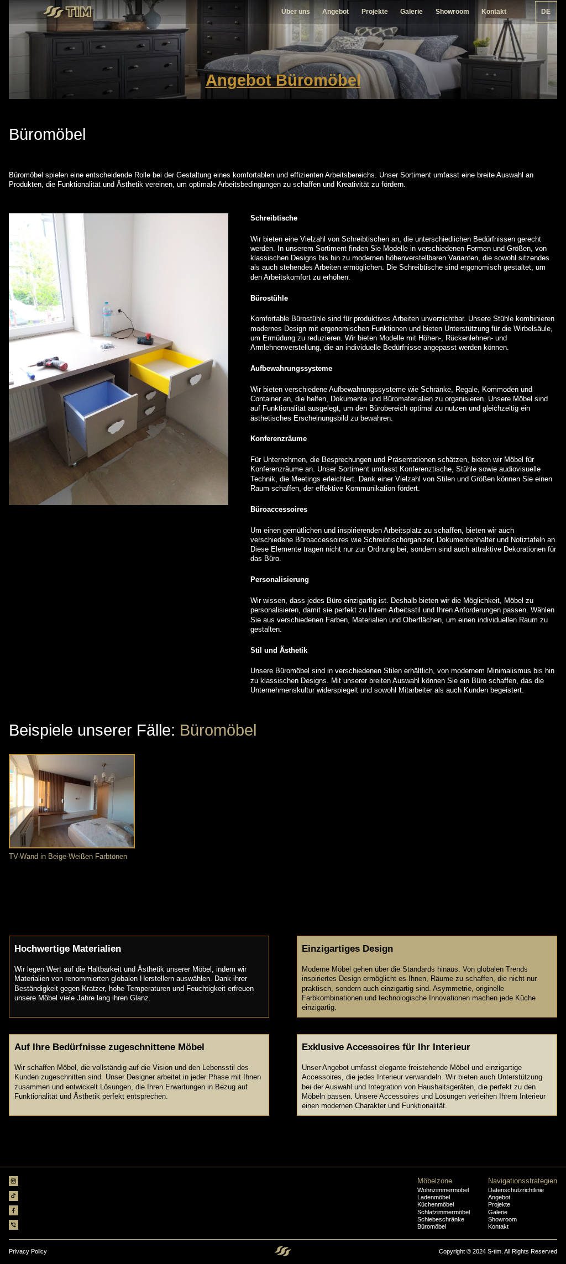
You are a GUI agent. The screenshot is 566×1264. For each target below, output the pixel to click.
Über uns (295, 11)
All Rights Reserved (530, 1251)
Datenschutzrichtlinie (516, 1190)
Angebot (335, 11)
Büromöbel (431, 1227)
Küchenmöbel (435, 1205)
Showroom (452, 11)
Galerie (411, 11)
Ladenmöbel (433, 1197)
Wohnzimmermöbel (443, 1190)
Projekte (374, 11)
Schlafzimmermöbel (443, 1212)
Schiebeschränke (440, 1219)
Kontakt (493, 11)
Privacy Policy (28, 1252)
